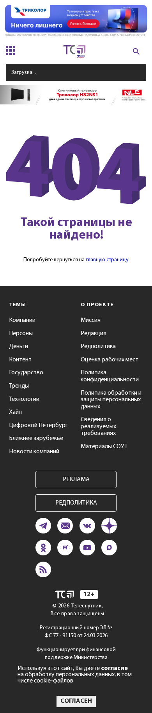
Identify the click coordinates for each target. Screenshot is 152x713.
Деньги (18, 346)
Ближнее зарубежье (36, 438)
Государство (26, 373)
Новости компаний (34, 452)
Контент (20, 360)
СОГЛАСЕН (76, 701)
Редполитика (98, 346)
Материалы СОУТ (104, 447)
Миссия (91, 320)
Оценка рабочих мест (109, 360)
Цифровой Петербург (38, 425)
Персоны (21, 333)
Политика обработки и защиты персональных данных (111, 400)
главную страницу (107, 260)
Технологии (24, 399)
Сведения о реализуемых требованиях (98, 426)
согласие (114, 668)
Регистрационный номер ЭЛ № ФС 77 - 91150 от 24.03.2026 (76, 632)
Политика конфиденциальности (110, 376)
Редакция (93, 333)
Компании (22, 320)
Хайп (15, 412)
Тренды (19, 386)
